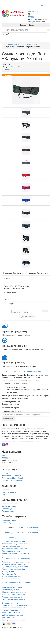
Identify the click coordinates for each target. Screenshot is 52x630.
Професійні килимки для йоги (13, 541)
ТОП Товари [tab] (33, 532)
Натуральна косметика (11, 612)
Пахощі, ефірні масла (10, 610)
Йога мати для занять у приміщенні (16, 558)
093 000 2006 (33, 17)
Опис (6, 371)
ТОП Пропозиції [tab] (10, 537)
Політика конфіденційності (12, 478)
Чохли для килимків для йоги (13, 564)
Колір (6, 299)
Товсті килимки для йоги (11, 551)
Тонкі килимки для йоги (11, 546)
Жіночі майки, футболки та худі (14, 592)
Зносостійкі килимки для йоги (13, 556)
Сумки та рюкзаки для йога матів (15, 566)
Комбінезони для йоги (10, 589)
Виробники (6, 489)
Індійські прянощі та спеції (12, 615)
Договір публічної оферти (12, 480)
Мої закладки (7, 508)
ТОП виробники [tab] (33, 527)
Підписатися (8, 418)
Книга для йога (8, 617)
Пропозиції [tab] (8, 532)
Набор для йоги (8, 571)
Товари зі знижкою (9, 492)
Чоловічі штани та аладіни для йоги (16, 582)
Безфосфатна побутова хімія (13, 599)
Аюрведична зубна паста (12, 597)
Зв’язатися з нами (9, 520)
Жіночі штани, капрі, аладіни (13, 587)
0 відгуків (6, 69)
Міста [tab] (21, 527)
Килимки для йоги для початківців (15, 543)
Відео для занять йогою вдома (14, 620)
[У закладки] (43, 311)
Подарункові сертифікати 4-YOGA (15, 607)
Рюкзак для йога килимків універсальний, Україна (38, 273)
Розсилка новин (8, 511)
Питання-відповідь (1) (32, 371)
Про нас (5, 473)
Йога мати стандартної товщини (14, 548)
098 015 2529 (33, 11)
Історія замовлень (9, 506)
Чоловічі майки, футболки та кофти (16, 584)
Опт (3, 494)
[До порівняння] (46, 311)
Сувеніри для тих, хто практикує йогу (16, 605)
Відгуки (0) (16, 371)
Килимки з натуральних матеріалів (15, 553)
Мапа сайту (6, 522)
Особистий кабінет (9, 503)
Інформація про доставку (12, 475)
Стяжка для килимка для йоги (13, 569)
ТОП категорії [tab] (9, 527)
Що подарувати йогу (10, 603)
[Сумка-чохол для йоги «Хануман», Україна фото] (26, 90)
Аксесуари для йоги (9, 574)
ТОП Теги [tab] (20, 532)
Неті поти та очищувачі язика (13, 594)
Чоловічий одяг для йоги (11, 576)
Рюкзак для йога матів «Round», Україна (14, 273)
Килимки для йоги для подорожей (15, 562)
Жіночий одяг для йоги (11, 578)
